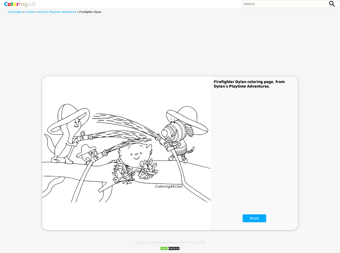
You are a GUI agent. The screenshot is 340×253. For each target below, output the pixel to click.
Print (254, 218)
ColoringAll (15, 11)
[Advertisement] (170, 46)
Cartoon (30, 11)
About (183, 242)
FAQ (202, 242)
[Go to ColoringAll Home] (19, 4)
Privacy (193, 242)
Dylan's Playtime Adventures (57, 11)
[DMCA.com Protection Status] (170, 249)
